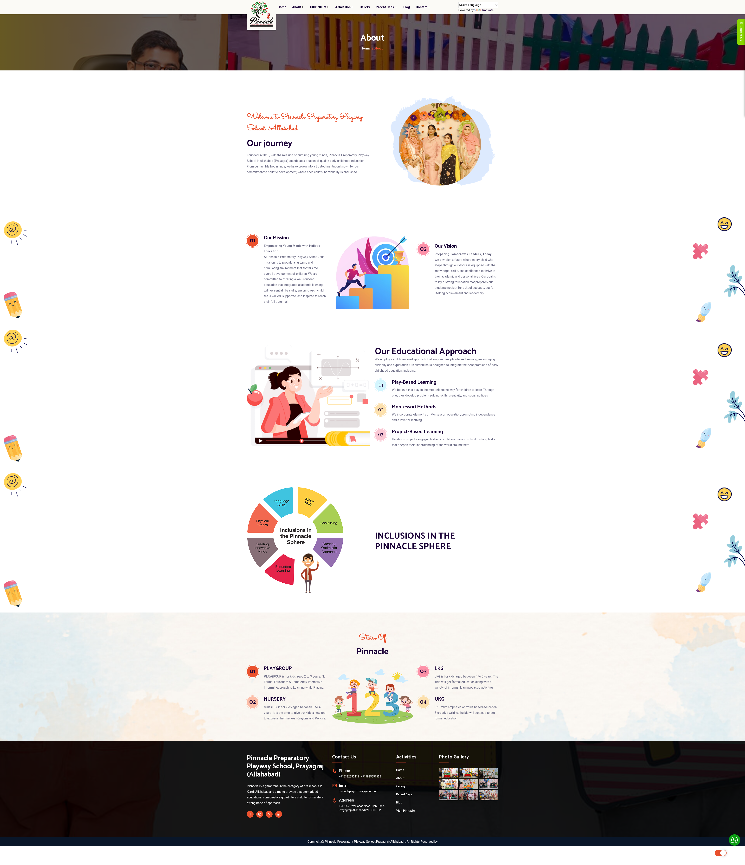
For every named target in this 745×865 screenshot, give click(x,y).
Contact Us (741, 33)
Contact (421, 7)
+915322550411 (349, 776)
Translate (488, 10)
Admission (343, 7)
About (296, 7)
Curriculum (318, 7)
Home (282, 7)
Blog (406, 7)
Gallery (365, 7)
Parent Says (404, 794)
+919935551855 (371, 776)
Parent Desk (385, 7)
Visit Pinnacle (405, 811)
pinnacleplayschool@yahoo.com (358, 791)
